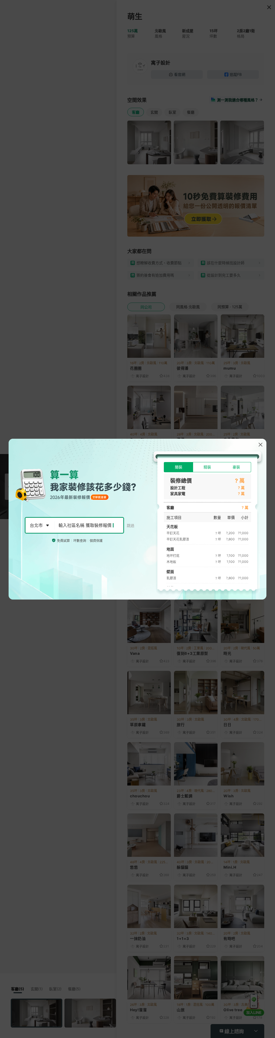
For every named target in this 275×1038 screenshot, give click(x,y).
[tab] (178, 467)
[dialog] (137, 519)
